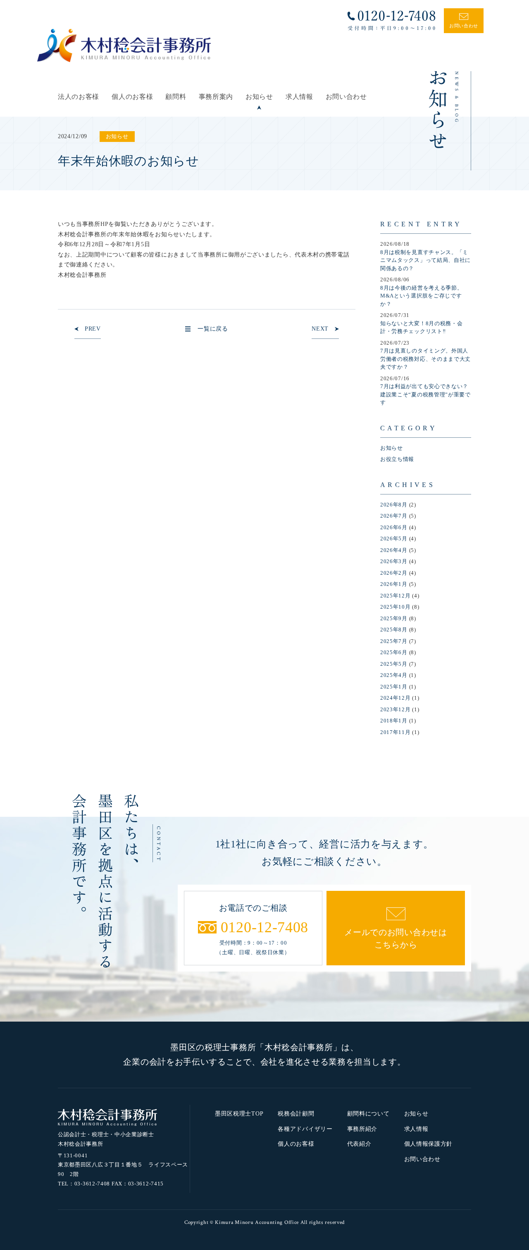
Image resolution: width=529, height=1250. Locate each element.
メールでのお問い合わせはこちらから (395, 938)
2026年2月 (393, 573)
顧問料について (368, 1114)
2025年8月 (393, 629)
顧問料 (175, 96)
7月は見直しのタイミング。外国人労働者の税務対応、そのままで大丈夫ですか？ (425, 359)
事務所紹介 (362, 1129)
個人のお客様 (132, 96)
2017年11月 (395, 732)
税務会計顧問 (296, 1114)
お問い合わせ (346, 96)
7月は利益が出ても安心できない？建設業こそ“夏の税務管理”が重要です (425, 394)
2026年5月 (393, 538)
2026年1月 (393, 584)
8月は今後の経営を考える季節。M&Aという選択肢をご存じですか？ (421, 296)
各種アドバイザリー (305, 1129)
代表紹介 (359, 1144)
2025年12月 (395, 596)
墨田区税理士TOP (239, 1114)
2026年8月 (393, 504)
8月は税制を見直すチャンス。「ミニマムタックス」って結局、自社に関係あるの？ (425, 260)
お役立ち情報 (397, 459)
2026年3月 (393, 561)
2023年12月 (395, 709)
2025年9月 (393, 618)
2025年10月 (395, 607)
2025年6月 (393, 652)
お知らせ (259, 96)
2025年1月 (393, 687)
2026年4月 (393, 550)
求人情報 (299, 96)
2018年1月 (393, 720)
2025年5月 (393, 664)
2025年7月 (393, 641)
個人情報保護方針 (428, 1144)
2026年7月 (393, 516)
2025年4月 (393, 675)
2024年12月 (395, 698)
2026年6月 (393, 527)
